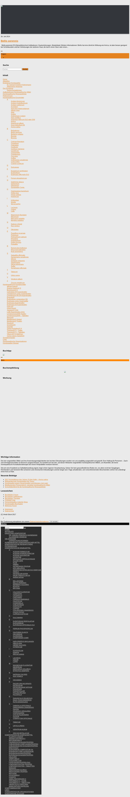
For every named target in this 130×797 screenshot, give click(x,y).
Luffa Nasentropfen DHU (19, 762)
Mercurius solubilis (22, 669)
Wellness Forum (11, 506)
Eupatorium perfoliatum (23, 621)
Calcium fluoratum (21, 592)
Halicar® (13, 757)
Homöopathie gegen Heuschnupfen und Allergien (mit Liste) (26, 483)
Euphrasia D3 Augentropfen (21, 755)
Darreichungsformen (18, 541)
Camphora (17, 594)
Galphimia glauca (20, 632)
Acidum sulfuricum (21, 555)
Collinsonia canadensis (23, 610)
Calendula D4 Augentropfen (21, 742)
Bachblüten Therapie (12, 498)
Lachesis (17, 658)
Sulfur (16, 716)
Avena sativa (18, 577)
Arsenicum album (20, 574)
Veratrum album (20, 729)
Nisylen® (13, 773)
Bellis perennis (9, 41)
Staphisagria (18, 713)
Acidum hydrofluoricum (23, 553)
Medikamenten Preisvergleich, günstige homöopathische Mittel (27, 485)
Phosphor (17, 689)
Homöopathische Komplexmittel (19, 735)
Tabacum (16, 722)
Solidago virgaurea (21, 711)
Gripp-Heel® (14, 759)
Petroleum (18, 685)
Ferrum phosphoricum (23, 628)
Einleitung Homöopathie (15, 533)
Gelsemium (17, 634)
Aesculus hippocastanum (24, 559)
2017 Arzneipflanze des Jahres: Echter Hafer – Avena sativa (26, 479)
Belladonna (18, 581)
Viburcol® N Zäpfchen (18, 784)
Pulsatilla (17, 694)
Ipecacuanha (18, 654)
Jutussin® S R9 (15, 760)
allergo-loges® (16, 737)
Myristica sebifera (21, 671)
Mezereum (17, 667)
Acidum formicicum (21, 552)
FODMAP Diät (10, 500)
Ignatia (16, 652)
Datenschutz (9, 511)
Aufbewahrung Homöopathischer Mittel (22, 542)
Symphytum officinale (22, 718)
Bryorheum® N (15, 740)
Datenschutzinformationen (39, 521)
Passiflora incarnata (22, 683)
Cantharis (17, 597)
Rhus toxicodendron (22, 700)
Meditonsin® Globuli (18, 770)
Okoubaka (17, 680)
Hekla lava (17, 643)
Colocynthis (18, 612)
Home (7, 530)
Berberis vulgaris (21, 585)
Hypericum (17, 647)
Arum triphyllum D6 (21, 575)
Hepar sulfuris (19, 645)
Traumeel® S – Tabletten (19, 782)
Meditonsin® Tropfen (18, 771)
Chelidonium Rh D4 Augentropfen (23, 746)
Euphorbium (18, 623)
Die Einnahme (10, 539)
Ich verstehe (54, 521)
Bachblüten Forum (11, 495)
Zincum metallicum (21, 733)
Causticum (17, 601)
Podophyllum (19, 691)
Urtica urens (18, 726)
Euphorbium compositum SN (21, 749)
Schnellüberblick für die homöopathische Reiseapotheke (25, 487)
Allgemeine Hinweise (18, 537)
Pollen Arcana (19, 693)
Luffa (15, 661)
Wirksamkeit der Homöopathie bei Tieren (19, 481)
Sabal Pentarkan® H (17, 779)
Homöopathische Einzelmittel (18, 548)
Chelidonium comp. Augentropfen (23, 744)
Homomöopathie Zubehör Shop (16, 502)
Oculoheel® (14, 775)
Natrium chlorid (20, 674)
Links (7, 790)
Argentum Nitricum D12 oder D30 (27, 570)
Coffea (16, 608)
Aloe (15, 563)
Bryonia (16, 588)
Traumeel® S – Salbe (17, 781)
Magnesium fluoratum (22, 665)
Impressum (9, 509)
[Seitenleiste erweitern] (1, 357)
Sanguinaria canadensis (23, 707)
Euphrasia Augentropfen (20, 753)
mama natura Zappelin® (19, 786)
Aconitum (17, 557)
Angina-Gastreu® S (17, 738)
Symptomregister (13, 788)
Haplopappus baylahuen (23, 641)
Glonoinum (18, 636)
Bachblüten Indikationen (13, 496)
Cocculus (17, 606)
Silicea (16, 709)
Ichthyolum (18, 650)
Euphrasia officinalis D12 (24, 625)
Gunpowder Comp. (21, 638)
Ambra (15, 564)
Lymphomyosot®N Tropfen (20, 764)
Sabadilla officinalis (22, 705)
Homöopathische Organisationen (19, 792)
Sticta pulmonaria (21, 715)
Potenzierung (11, 546)
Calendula (17, 596)
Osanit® (12, 777)
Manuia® (12, 768)
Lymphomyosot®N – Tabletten (22, 766)
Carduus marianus (21, 599)
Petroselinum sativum (22, 687)
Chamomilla (18, 603)
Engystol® (13, 748)
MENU (4, 524)
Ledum (15, 660)
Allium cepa (18, 561)
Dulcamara (18, 617)
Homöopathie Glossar (14, 793)
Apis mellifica (19, 568)
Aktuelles (9, 531)
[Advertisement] (65, 411)
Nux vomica (18, 676)
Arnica (16, 572)
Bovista (16, 586)
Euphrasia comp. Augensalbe (21, 751)
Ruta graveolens (20, 702)
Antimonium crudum (21, 566)
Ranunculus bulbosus (22, 698)
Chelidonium (18, 605)
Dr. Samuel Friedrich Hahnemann (23, 535)
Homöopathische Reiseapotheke (19, 544)
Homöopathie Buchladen (14, 504)
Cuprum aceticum (20, 614)
